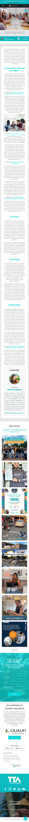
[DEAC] (14, 731)
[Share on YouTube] (23, 789)
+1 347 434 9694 (14, 804)
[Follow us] (19, 789)
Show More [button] (14, 650)
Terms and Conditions (14, 813)
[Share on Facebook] (5, 789)
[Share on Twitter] (14, 789)
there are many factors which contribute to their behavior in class (14, 134)
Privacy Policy (14, 814)
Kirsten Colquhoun (8, 39)
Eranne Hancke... (8, 753)
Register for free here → (14, 2)
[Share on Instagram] (10, 789)
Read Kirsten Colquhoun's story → (14, 413)
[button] (14, 448)
